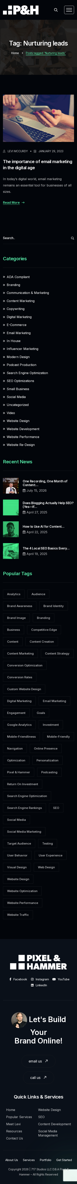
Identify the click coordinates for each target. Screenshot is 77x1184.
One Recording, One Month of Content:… (45, 483)
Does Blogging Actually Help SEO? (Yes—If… (48, 505)
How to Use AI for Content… (43, 526)
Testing (47, 843)
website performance (22, 903)
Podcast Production (21, 365)
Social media (16, 820)
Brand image (16, 618)
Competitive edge (44, 630)
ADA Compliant (18, 277)
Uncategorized (18, 405)
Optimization (16, 760)
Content (12, 641)
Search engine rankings (24, 808)
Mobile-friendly (58, 736)
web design (46, 867)
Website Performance (23, 437)
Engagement (16, 713)
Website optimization (22, 891)
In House (14, 341)
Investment (51, 725)
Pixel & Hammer (18, 772)
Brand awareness (19, 606)
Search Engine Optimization (27, 373)
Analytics (13, 594)
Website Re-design (21, 445)
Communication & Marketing (28, 293)
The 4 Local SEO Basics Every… (46, 548)
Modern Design (18, 357)
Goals (41, 713)
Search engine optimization (27, 796)
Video (11, 413)
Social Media (16, 397)
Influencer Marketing (22, 349)
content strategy (57, 653)
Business (13, 630)
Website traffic (18, 915)
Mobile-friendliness (21, 736)
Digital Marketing (19, 317)
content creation (42, 641)
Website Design (18, 421)
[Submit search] (72, 238)
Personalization (47, 760)
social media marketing (24, 831)
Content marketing (20, 653)
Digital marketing (19, 701)
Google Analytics (19, 725)
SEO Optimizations (20, 381)
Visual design (17, 867)
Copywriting (15, 309)
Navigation (15, 748)
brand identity (53, 606)
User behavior (17, 855)
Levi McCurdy (17, 151)
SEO (56, 808)
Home (15, 53)
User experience (50, 855)
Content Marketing (21, 301)
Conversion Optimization (24, 665)
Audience (38, 594)
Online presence (45, 748)
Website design (18, 879)
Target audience (19, 843)
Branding (13, 285)
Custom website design (24, 689)
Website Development (23, 429)
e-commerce (16, 325)
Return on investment (22, 784)
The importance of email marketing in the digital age (37, 164)
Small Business (18, 389)
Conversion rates (19, 677)
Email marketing (19, 333)
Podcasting (49, 772)
